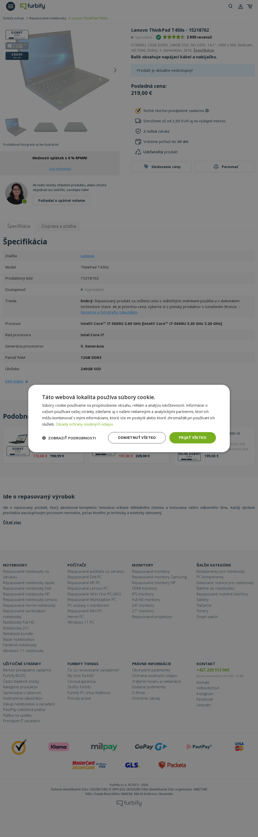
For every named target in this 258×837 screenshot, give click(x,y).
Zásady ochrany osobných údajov (84, 424)
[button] (69, 438)
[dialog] (129, 418)
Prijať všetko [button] (192, 437)
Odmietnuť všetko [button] (137, 437)
